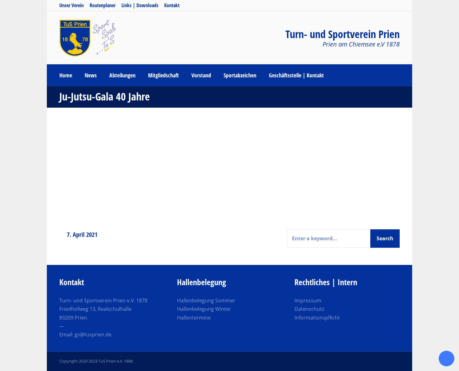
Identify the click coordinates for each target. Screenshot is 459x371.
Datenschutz (309, 308)
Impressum (307, 300)
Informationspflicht (317, 317)
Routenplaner (103, 5)
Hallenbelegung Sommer (206, 300)
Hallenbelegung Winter (204, 308)
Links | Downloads (139, 5)
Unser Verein (71, 5)
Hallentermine (194, 317)
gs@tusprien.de (93, 334)
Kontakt (172, 5)
